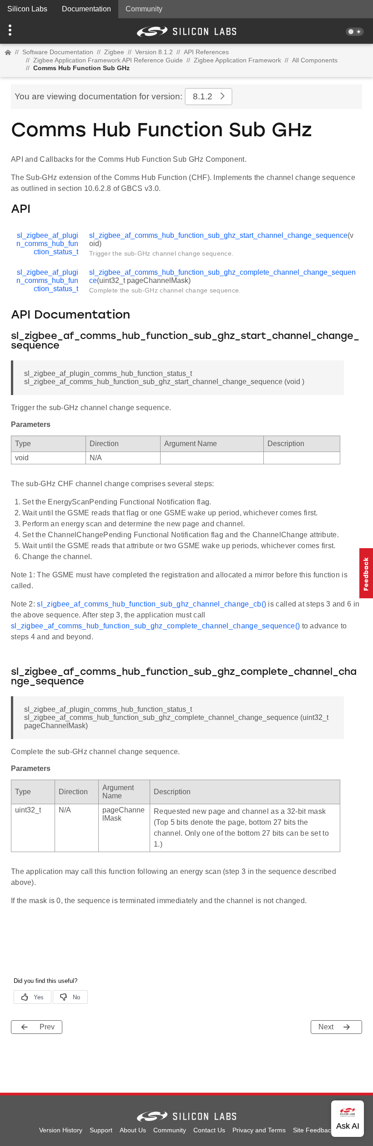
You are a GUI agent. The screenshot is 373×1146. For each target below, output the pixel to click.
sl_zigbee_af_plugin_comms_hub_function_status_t (47, 243)
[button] (28, 31)
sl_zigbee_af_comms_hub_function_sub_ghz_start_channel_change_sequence (218, 235)
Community (144, 9)
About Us (133, 1130)
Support (101, 1130)
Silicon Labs (27, 9)
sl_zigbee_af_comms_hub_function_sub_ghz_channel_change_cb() (151, 604)
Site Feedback (313, 1130)
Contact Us (209, 1130)
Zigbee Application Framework (237, 60)
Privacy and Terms (259, 1130)
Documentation (86, 9)
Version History (60, 1130)
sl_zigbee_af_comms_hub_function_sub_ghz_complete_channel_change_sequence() (155, 626)
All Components (315, 60)
